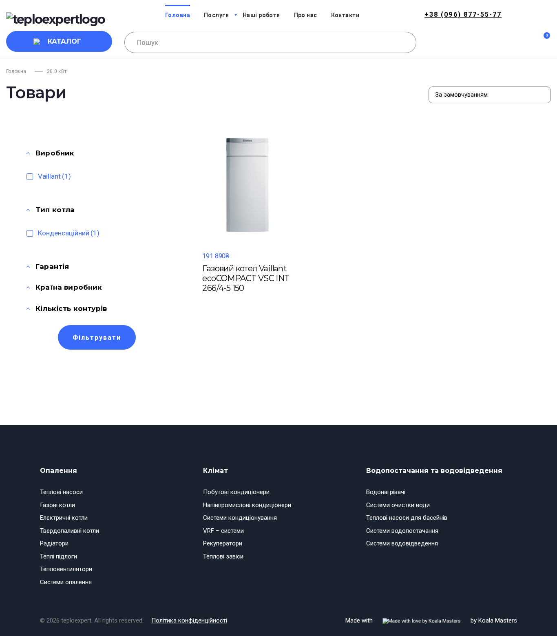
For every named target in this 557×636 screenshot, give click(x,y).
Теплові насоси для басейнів (406, 517)
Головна (16, 71)
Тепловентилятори (66, 569)
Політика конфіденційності (189, 620)
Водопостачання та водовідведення (434, 470)
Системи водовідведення (402, 543)
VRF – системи (223, 530)
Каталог (64, 41)
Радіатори (54, 543)
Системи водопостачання (402, 530)
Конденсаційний (68, 233)
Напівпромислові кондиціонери (247, 505)
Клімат (215, 470)
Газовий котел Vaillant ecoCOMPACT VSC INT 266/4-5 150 (245, 278)
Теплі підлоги (58, 556)
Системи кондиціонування (240, 517)
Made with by (431, 620)
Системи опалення (66, 582)
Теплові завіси (223, 556)
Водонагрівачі (385, 492)
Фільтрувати (97, 337)
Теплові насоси (61, 492)
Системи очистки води (398, 505)
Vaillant (54, 176)
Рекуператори (222, 543)
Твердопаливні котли (69, 530)
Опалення (58, 470)
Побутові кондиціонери (236, 492)
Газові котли (57, 505)
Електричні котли (64, 517)
